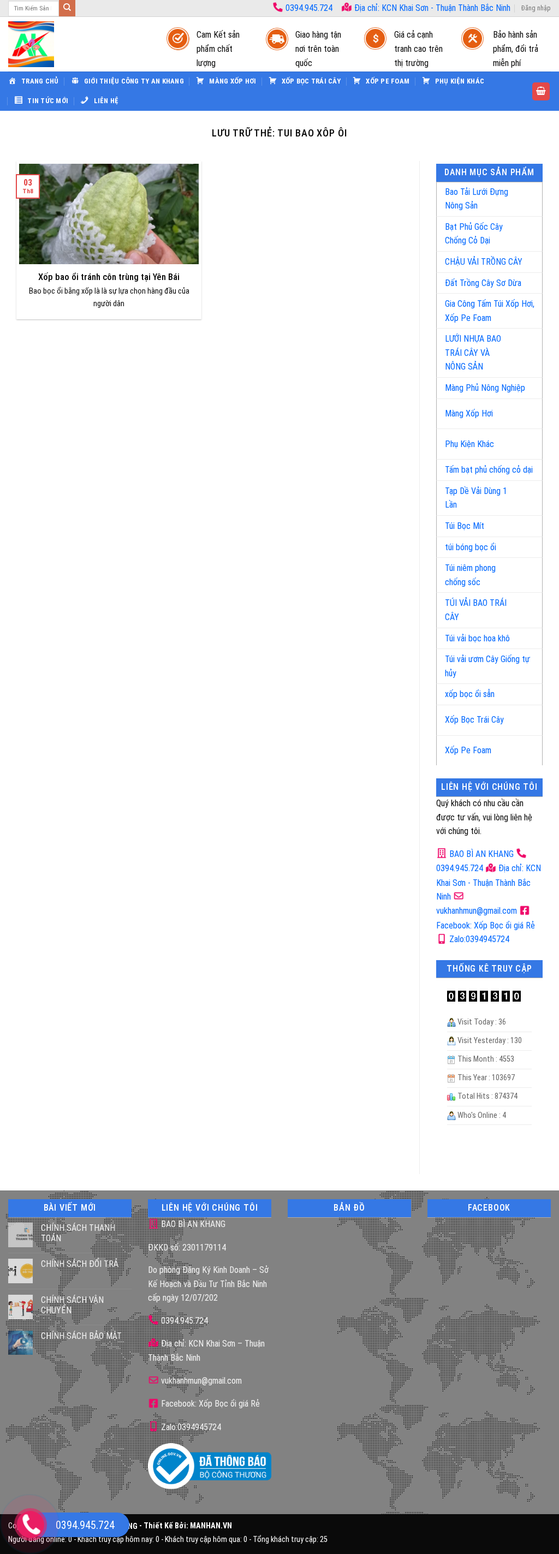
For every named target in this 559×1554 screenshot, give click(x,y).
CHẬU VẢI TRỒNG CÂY (483, 262)
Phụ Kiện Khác (469, 444)
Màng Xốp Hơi (469, 413)
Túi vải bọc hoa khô (477, 638)
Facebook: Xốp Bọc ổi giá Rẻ (209, 1403)
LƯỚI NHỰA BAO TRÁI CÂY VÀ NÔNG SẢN (473, 353)
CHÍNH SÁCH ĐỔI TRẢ (79, 1264)
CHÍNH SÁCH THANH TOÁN (78, 1233)
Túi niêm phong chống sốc (470, 575)
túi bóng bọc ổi (470, 547)
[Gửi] (67, 8)
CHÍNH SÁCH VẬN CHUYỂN (72, 1305)
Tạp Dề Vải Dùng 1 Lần (476, 498)
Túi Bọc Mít (464, 526)
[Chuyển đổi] (522, 194)
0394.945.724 (309, 8)
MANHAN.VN (211, 1526)
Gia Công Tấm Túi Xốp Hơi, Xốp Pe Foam (489, 311)
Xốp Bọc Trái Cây (474, 720)
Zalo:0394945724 (478, 939)
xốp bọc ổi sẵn (470, 694)
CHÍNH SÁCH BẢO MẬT (81, 1336)
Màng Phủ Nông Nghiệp (485, 388)
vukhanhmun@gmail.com (200, 1381)
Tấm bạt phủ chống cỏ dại (489, 470)
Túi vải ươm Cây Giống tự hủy (487, 666)
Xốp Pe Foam (468, 750)
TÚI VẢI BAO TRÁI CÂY (476, 610)
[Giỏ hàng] (541, 91)
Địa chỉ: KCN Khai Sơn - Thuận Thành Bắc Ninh (431, 8)
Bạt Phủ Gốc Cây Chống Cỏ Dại (474, 234)
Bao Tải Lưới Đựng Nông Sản (476, 199)
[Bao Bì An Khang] (76, 44)
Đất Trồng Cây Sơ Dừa (483, 283)
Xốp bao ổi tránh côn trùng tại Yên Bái (109, 277)
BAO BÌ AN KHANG (480, 854)
